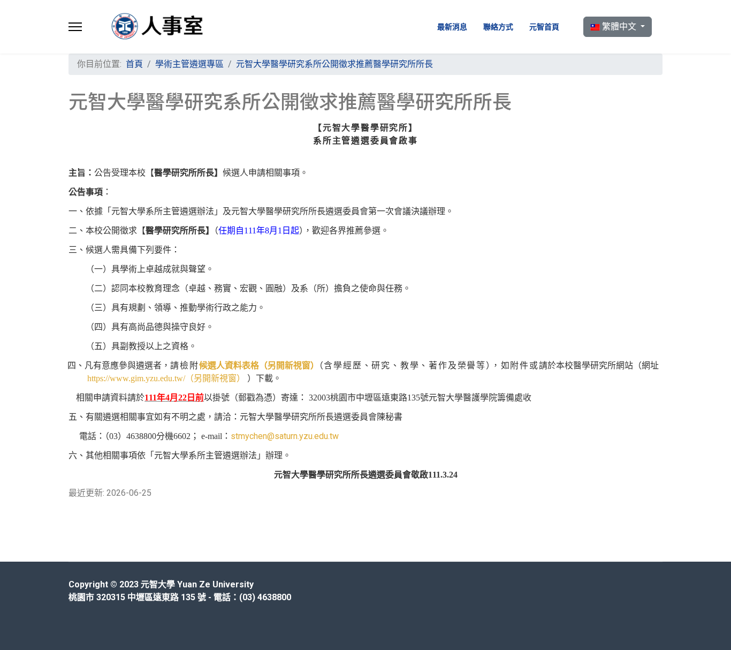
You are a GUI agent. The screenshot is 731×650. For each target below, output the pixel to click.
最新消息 (452, 26)
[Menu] (75, 27)
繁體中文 (619, 26)
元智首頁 (544, 26)
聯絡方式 (498, 26)
